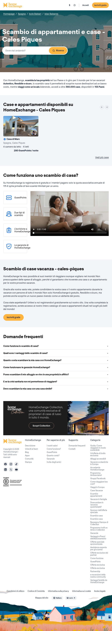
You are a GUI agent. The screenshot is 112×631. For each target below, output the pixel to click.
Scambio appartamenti (96, 495)
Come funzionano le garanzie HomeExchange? (26, 367)
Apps (27, 455)
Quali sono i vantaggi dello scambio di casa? (25, 353)
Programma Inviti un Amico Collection (98, 529)
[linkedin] (5, 469)
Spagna (22, 14)
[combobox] (35, 50)
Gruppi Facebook (97, 478)
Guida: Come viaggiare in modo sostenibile (98, 448)
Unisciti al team (31, 449)
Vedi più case (102, 157)
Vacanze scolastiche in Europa (99, 463)
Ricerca (60, 50)
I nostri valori (52, 446)
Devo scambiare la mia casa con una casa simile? (27, 388)
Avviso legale (99, 591)
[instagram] (11, 464)
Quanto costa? (53, 455)
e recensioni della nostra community (98, 576)
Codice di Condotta (36, 591)
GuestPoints (52, 452)
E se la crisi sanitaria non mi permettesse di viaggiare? (30, 381)
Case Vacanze (96, 490)
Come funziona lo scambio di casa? (21, 346)
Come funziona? (54, 449)
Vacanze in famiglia (98, 499)
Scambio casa (96, 516)
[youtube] (16, 469)
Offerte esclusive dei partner (99, 554)
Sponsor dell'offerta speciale (98, 511)
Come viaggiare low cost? (99, 483)
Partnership (95, 571)
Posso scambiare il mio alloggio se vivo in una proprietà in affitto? (36, 374)
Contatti (72, 449)
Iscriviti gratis (100, 5)
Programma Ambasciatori (96, 474)
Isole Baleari (35, 14)
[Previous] (102, 107)
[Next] (107, 107)
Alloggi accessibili (98, 459)
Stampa (28, 462)
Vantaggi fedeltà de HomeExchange (98, 581)
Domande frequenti (77, 446)
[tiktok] (16, 464)
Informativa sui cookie (81, 591)
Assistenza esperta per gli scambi (98, 548)
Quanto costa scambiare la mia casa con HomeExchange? (32, 360)
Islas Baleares (51, 14)
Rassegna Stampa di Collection (99, 523)
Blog (27, 452)
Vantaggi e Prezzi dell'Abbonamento (98, 537)
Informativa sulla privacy (58, 591)
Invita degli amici (54, 462)
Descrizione (30, 446)
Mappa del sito (41, 598)
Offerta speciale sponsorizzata (97, 543)
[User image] (33, 131)
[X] (11, 469)
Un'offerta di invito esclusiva (97, 454)
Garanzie (51, 459)
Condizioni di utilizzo (15, 591)
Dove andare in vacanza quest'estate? (96, 504)
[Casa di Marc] (20, 134)
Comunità (29, 459)
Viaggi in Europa (97, 487)
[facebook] (5, 464)
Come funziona (96, 558)
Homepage (9, 14)
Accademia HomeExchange (97, 468)
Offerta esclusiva (97, 565)
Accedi (85, 5)
